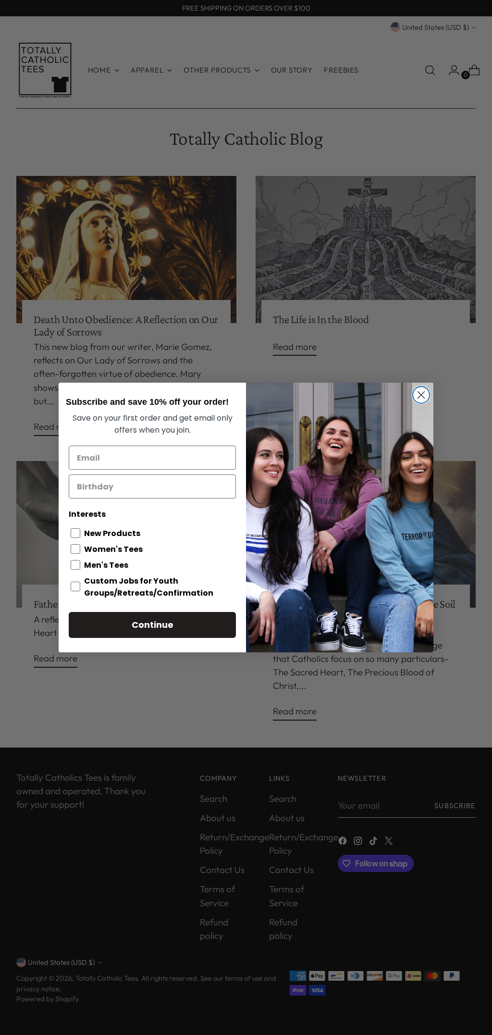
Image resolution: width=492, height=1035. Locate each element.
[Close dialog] (421, 395)
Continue (152, 625)
